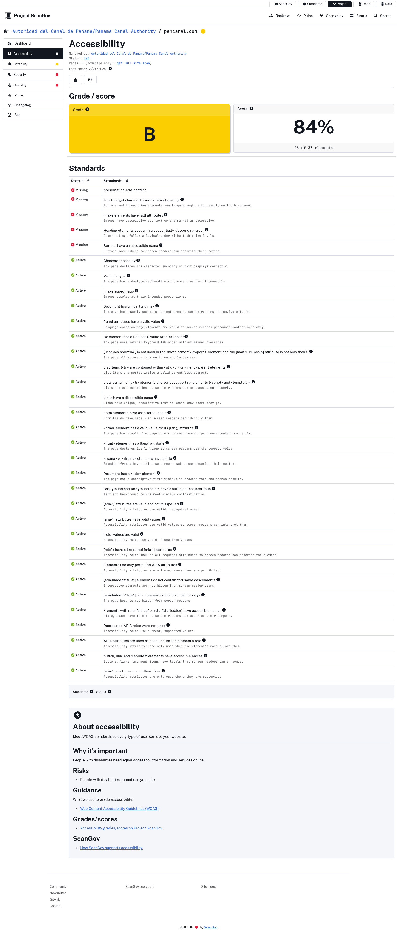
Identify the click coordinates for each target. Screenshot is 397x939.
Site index (208, 886)
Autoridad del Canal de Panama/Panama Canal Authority (84, 31)
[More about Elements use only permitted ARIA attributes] (181, 564)
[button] (75, 79)
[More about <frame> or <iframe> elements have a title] (176, 458)
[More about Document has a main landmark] (158, 306)
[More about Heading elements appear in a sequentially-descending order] (207, 230)
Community (58, 886)
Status (361, 16)
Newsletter (58, 893)
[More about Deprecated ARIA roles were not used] (169, 625)
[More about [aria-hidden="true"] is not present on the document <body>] (204, 594)
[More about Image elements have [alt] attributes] (167, 214)
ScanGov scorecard (139, 886)
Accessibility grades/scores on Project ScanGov (121, 828)
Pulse (308, 16)
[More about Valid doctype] (129, 275)
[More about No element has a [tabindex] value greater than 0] (187, 336)
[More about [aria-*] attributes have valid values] (164, 519)
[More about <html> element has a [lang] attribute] (168, 443)
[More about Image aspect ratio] (137, 290)
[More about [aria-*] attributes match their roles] (164, 670)
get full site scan (133, 63)
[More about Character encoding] (139, 260)
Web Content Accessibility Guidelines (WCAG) (119, 808)
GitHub (55, 899)
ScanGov (285, 4)
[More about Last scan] (110, 68)
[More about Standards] (91, 691)
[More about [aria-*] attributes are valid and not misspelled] (182, 503)
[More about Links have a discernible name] (156, 397)
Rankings (283, 16)
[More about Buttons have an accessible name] (161, 245)
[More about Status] (109, 691)
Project (342, 4)
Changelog (334, 16)
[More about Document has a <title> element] (159, 473)
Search (385, 16)
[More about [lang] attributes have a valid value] (164, 321)
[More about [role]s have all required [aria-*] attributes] (175, 549)
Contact (56, 906)
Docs (366, 4)
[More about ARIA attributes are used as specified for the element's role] (205, 640)
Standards (314, 4)
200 (86, 58)
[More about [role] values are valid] (142, 534)
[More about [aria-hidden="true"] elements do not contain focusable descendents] (219, 579)
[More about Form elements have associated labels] (170, 412)
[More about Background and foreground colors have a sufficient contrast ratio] (214, 488)
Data (388, 4)
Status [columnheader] (78, 180)
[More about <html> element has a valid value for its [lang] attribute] (197, 427)
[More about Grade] (87, 109)
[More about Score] (251, 108)
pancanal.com (180, 31)
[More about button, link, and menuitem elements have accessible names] (206, 655)
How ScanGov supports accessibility (111, 848)
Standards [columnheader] (114, 180)
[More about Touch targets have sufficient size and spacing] (183, 199)
